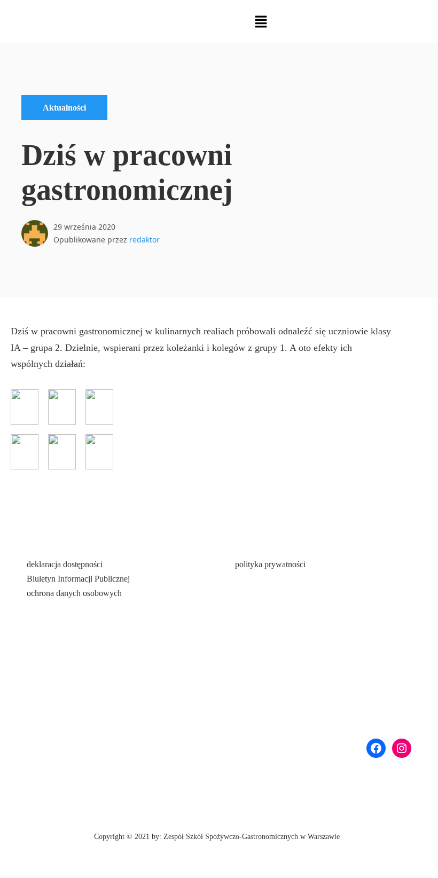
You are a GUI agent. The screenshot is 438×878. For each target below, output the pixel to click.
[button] (260, 22)
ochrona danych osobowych (74, 593)
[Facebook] (376, 748)
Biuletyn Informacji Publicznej (78, 578)
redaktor (144, 239)
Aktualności (64, 107)
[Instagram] (401, 748)
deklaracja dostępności (65, 564)
